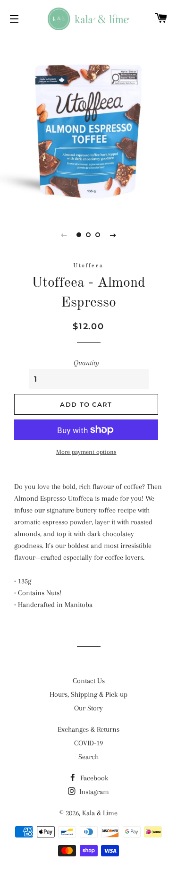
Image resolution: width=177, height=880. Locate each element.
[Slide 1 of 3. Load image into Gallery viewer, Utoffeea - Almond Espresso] (79, 234)
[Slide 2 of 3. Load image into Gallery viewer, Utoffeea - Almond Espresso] (88, 234)
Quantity (86, 363)
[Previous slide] (64, 234)
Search (88, 756)
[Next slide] (113, 234)
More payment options (86, 451)
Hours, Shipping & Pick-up (88, 694)
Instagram (93, 791)
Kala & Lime (100, 813)
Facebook (93, 778)
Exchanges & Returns (88, 729)
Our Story (88, 708)
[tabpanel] (88, 124)
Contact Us (89, 680)
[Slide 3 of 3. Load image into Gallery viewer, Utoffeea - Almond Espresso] (98, 234)
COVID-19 (88, 743)
